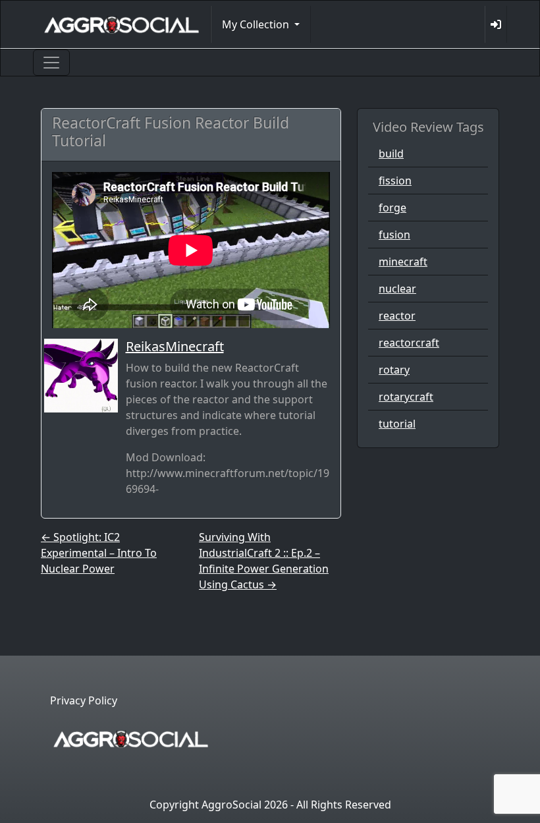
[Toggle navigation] (51, 62)
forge (392, 207)
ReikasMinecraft (175, 346)
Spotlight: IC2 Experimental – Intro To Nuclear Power (99, 553)
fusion (394, 234)
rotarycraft (406, 396)
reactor (397, 315)
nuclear (397, 288)
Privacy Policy (83, 700)
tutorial (397, 423)
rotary (394, 369)
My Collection (257, 24)
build (391, 153)
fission (395, 180)
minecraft (403, 261)
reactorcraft (409, 342)
